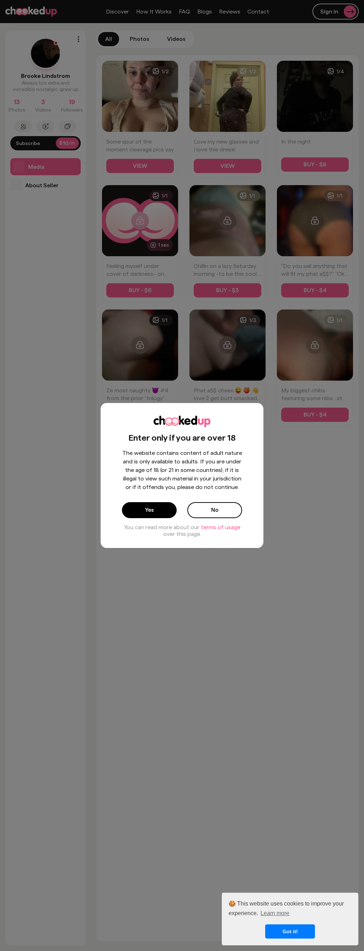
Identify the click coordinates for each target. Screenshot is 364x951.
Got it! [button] (290, 931)
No (215, 510)
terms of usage (220, 527)
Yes (149, 510)
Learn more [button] (275, 913)
